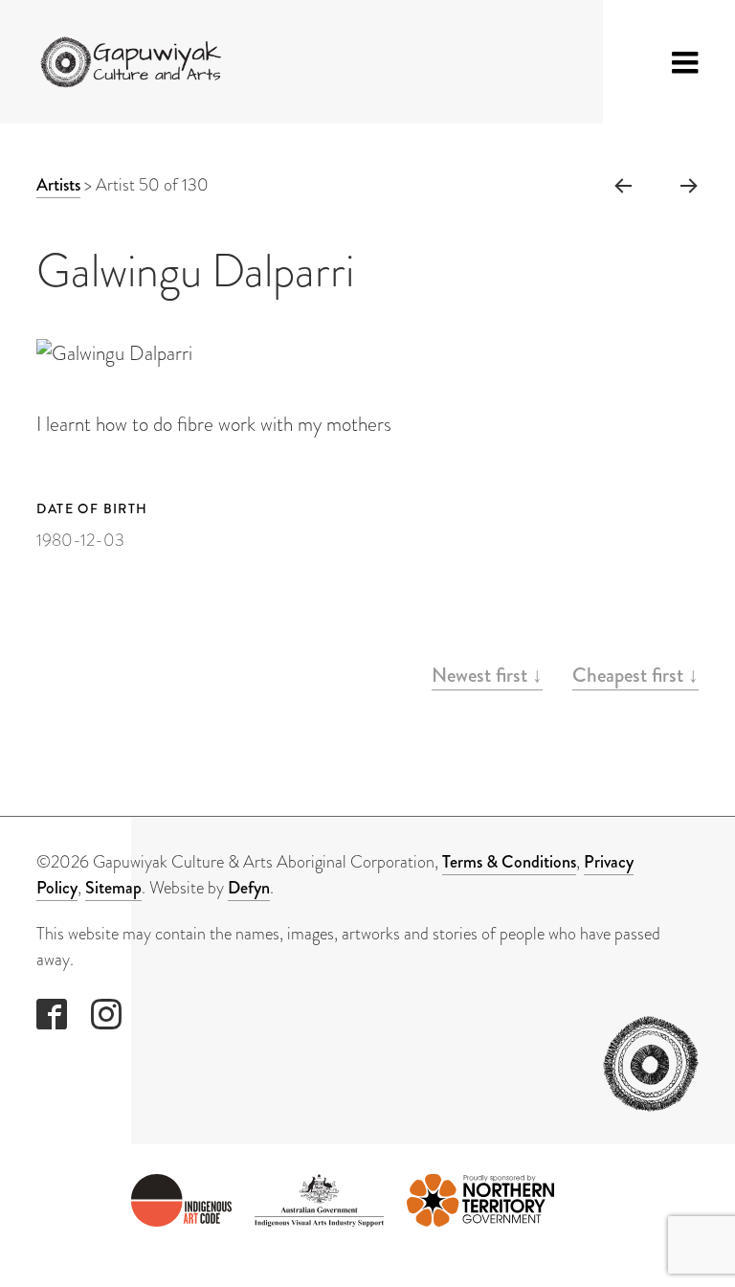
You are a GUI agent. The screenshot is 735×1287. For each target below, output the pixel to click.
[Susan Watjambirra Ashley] (622, 185)
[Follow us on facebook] (52, 1014)
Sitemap (113, 887)
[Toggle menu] (685, 62)
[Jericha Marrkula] (690, 185)
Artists (58, 184)
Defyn (249, 887)
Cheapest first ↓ (635, 675)
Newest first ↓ (487, 675)
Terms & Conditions (509, 861)
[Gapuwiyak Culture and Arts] (135, 62)
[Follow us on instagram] (106, 1014)
